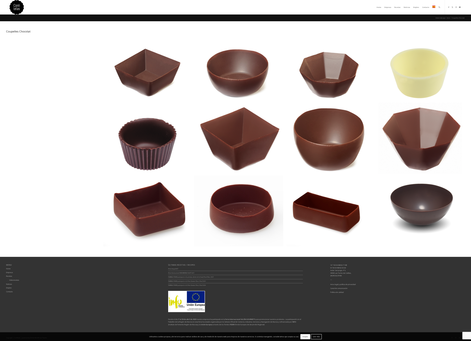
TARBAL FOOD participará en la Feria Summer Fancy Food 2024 (187, 285)
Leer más (316, 337)
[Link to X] (452, 7)
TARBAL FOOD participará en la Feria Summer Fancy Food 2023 (187, 281)
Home (8, 269)
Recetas (9, 276)
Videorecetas (14, 280)
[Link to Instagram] (456, 7)
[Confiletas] (16, 7)
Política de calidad (337, 292)
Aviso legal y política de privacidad (343, 284)
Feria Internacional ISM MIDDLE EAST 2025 (181, 273)
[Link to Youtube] (460, 7)
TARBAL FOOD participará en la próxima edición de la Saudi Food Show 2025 (191, 277)
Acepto (305, 337)
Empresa (9, 272)
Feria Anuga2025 (173, 269)
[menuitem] (379, 7)
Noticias (9, 284)
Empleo (9, 288)
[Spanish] (434, 7)
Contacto (9, 291)
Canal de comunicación (338, 288)
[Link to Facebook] (449, 7)
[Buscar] (439, 7)
